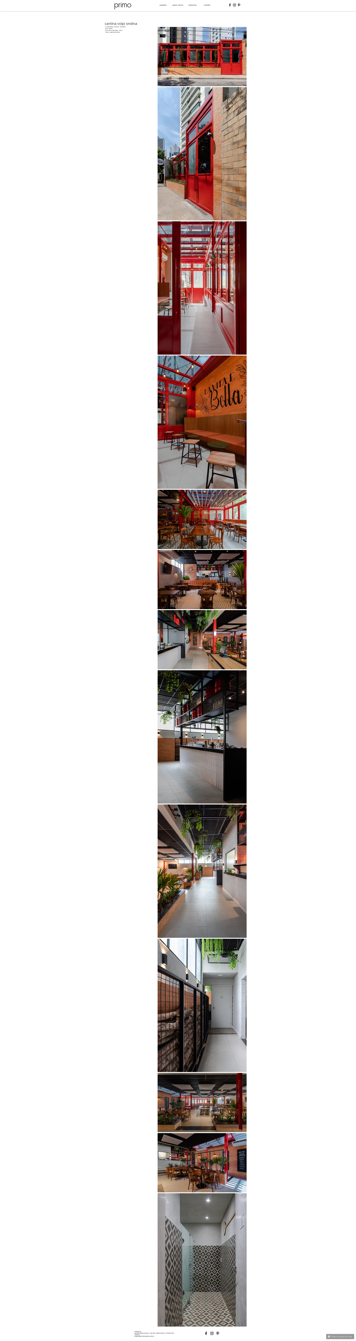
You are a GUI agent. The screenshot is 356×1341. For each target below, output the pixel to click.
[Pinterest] (239, 5)
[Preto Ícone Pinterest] (218, 1333)
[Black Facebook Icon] (206, 1333)
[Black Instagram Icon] (212, 1333)
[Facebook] (230, 5)
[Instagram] (234, 5)
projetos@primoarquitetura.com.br (144, 1336)
